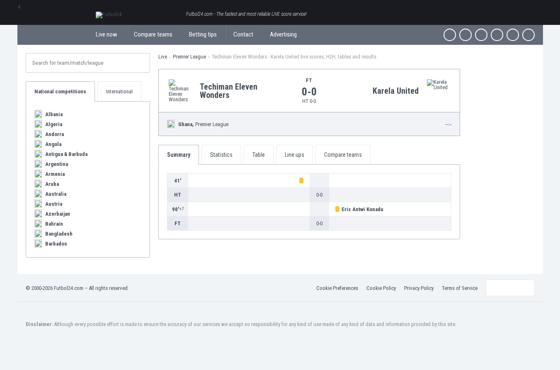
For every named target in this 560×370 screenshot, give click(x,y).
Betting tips (203, 34)
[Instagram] (481, 35)
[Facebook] (450, 35)
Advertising (283, 34)
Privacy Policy (419, 288)
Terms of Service (460, 288)
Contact (243, 34)
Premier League (189, 57)
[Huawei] (528, 35)
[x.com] (465, 35)
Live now (106, 34)
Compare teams (153, 34)
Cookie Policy (381, 288)
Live (162, 57)
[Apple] (497, 35)
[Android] (513, 35)
